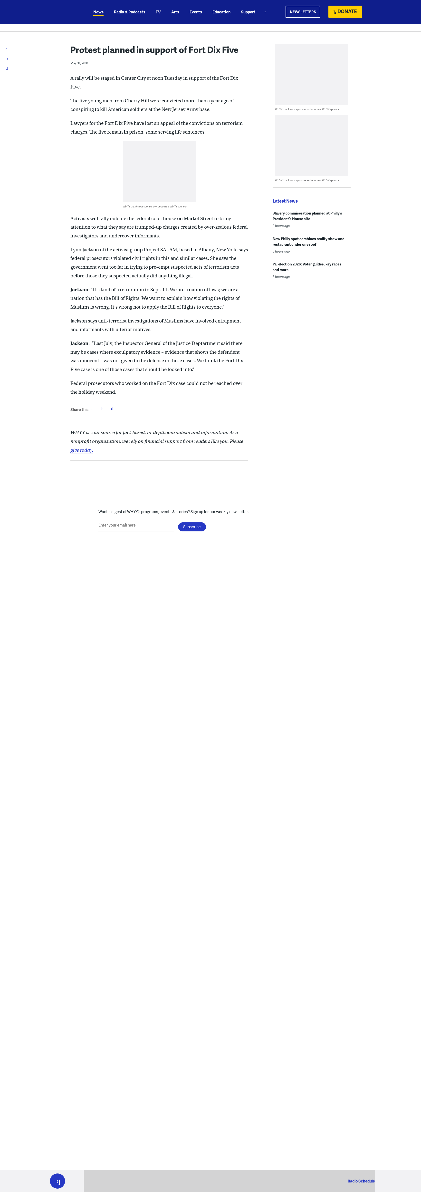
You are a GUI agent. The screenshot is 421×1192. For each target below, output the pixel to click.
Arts (175, 12)
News (98, 12)
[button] (57, 1181)
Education (221, 12)
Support (248, 12)
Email (112, 408)
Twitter (102, 408)
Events (196, 12)
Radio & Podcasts (129, 12)
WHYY (64, 12)
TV (158, 12)
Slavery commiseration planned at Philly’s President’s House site (307, 215)
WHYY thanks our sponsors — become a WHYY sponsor (155, 206)
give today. (81, 450)
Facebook (92, 408)
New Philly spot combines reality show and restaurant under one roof (308, 241)
